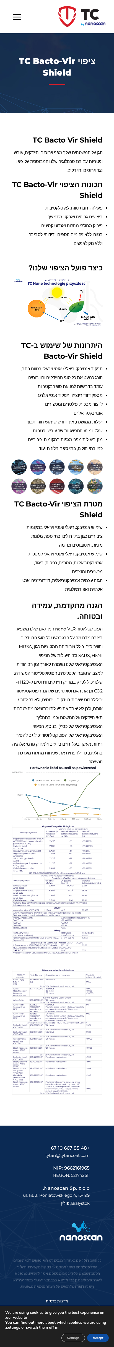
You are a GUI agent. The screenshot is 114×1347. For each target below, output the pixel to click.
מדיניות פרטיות (57, 1301)
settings (13, 1327)
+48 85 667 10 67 (70, 1148)
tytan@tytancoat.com (67, 1155)
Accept (98, 1338)
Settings (73, 1338)
